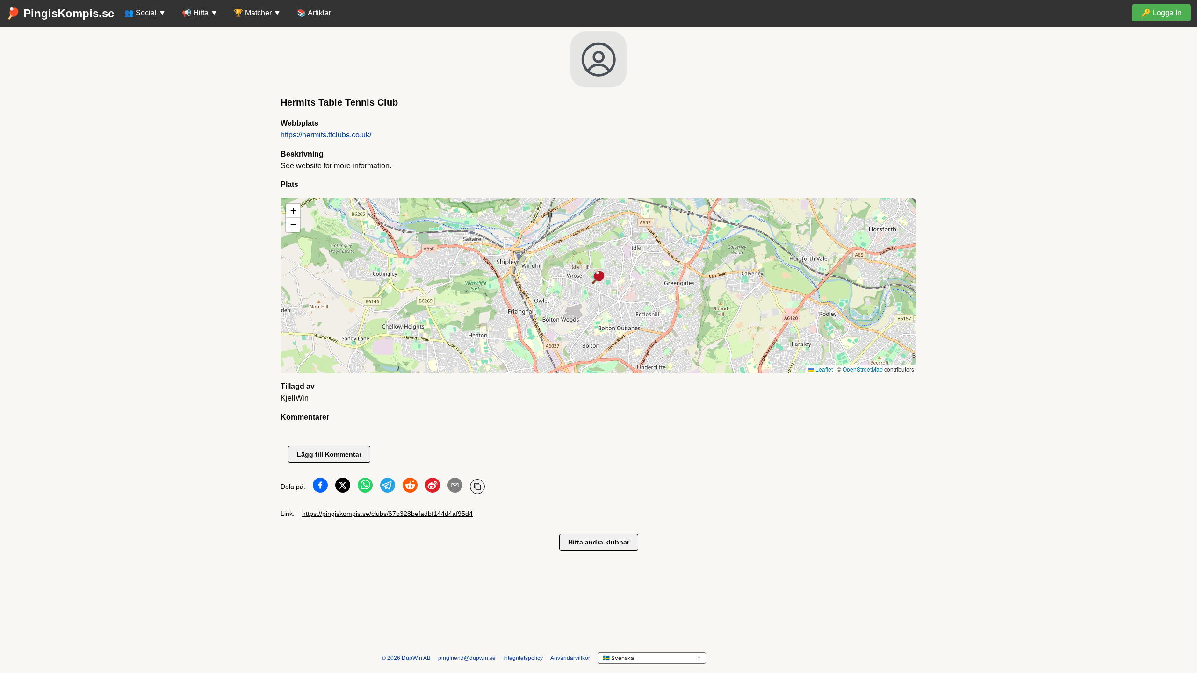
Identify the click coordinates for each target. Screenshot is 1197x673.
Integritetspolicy (523, 658)
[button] (598, 278)
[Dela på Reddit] (410, 487)
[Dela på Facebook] (320, 487)
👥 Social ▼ (145, 13)
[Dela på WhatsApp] (365, 487)
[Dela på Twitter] (342, 487)
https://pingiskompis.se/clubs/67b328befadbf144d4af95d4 (387, 513)
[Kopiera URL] (477, 486)
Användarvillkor (570, 658)
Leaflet (823, 369)
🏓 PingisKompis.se (60, 13)
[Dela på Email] (454, 487)
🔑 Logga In (1161, 13)
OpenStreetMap (863, 369)
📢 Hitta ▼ (200, 13)
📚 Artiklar (314, 13)
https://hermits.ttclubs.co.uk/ (326, 135)
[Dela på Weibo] (432, 487)
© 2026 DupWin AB (406, 658)
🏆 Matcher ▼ (257, 13)
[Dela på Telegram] (387, 487)
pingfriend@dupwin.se (467, 658)
